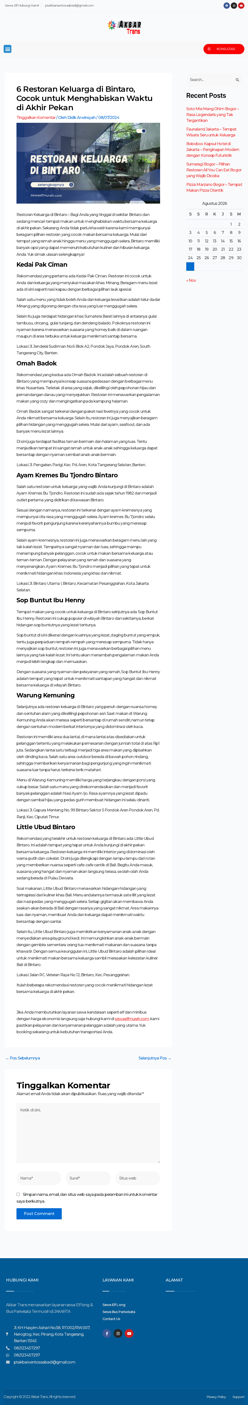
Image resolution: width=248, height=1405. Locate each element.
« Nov (191, 280)
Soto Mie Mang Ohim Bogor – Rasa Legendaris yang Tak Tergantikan (212, 115)
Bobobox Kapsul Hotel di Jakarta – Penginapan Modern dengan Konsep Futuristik (212, 149)
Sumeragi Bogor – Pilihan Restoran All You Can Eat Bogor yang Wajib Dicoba (213, 170)
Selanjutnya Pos (155, 1058)
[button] (7, 49)
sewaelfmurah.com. (132, 1019)
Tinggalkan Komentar (35, 117)
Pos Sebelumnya (22, 1058)
